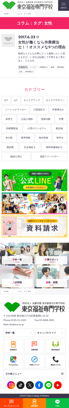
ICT (6, 100)
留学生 (59, 137)
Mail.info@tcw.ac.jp (14, 324)
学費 (61, 119)
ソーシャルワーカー (15, 109)
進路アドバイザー (49, 156)
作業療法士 (58, 109)
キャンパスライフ (46, 332)
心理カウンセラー (36, 128)
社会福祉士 (30, 147)
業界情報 (25, 137)
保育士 (9, 119)
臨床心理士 (16, 156)
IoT (16, 100)
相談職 (10, 147)
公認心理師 (27, 119)
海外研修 (43, 137)
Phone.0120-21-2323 (15, 320)
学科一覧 (10, 332)
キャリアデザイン (55, 100)
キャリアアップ (32, 100)
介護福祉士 (39, 109)
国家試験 (45, 119)
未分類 (9, 137)
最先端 (59, 128)
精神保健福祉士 (54, 147)
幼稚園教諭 (12, 128)
